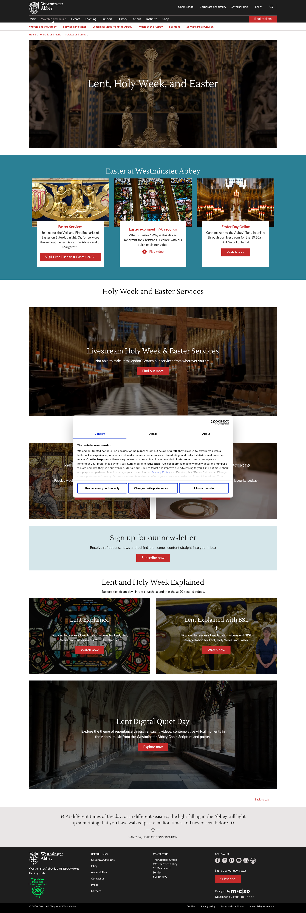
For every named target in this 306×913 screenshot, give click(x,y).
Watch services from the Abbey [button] (112, 26)
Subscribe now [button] (153, 557)
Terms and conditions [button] (232, 906)
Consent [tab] (100, 433)
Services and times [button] (74, 26)
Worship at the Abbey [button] (43, 26)
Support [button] (107, 19)
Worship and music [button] (53, 19)
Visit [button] (33, 19)
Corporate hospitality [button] (213, 6)
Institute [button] (151, 19)
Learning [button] (90, 19)
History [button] (122, 19)
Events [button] (75, 19)
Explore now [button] (153, 747)
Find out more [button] (153, 371)
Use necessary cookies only (102, 488)
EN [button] (257, 6)
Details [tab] (153, 433)
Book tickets (263, 19)
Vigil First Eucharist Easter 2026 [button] (70, 257)
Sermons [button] (174, 26)
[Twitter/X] (224, 860)
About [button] (137, 19)
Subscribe (228, 879)
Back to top (262, 799)
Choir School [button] (186, 6)
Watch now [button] (236, 252)
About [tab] (206, 433)
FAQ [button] (94, 866)
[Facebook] (217, 860)
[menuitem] (34, 19)
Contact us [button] (97, 878)
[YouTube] (239, 860)
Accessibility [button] (99, 872)
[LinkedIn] (246, 860)
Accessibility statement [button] (261, 906)
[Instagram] (231, 860)
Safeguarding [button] (239, 6)
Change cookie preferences (151, 488)
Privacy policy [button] (207, 906)
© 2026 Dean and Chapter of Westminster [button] (52, 906)
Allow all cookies (204, 488)
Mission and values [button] (103, 859)
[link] (240, 891)
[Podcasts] (253, 861)
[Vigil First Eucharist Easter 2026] (70, 202)
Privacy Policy (160, 472)
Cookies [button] (191, 906)
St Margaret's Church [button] (200, 26)
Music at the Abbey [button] (151, 26)
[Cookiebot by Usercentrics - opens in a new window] (213, 422)
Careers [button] (96, 890)
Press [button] (94, 884)
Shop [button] (165, 19)
